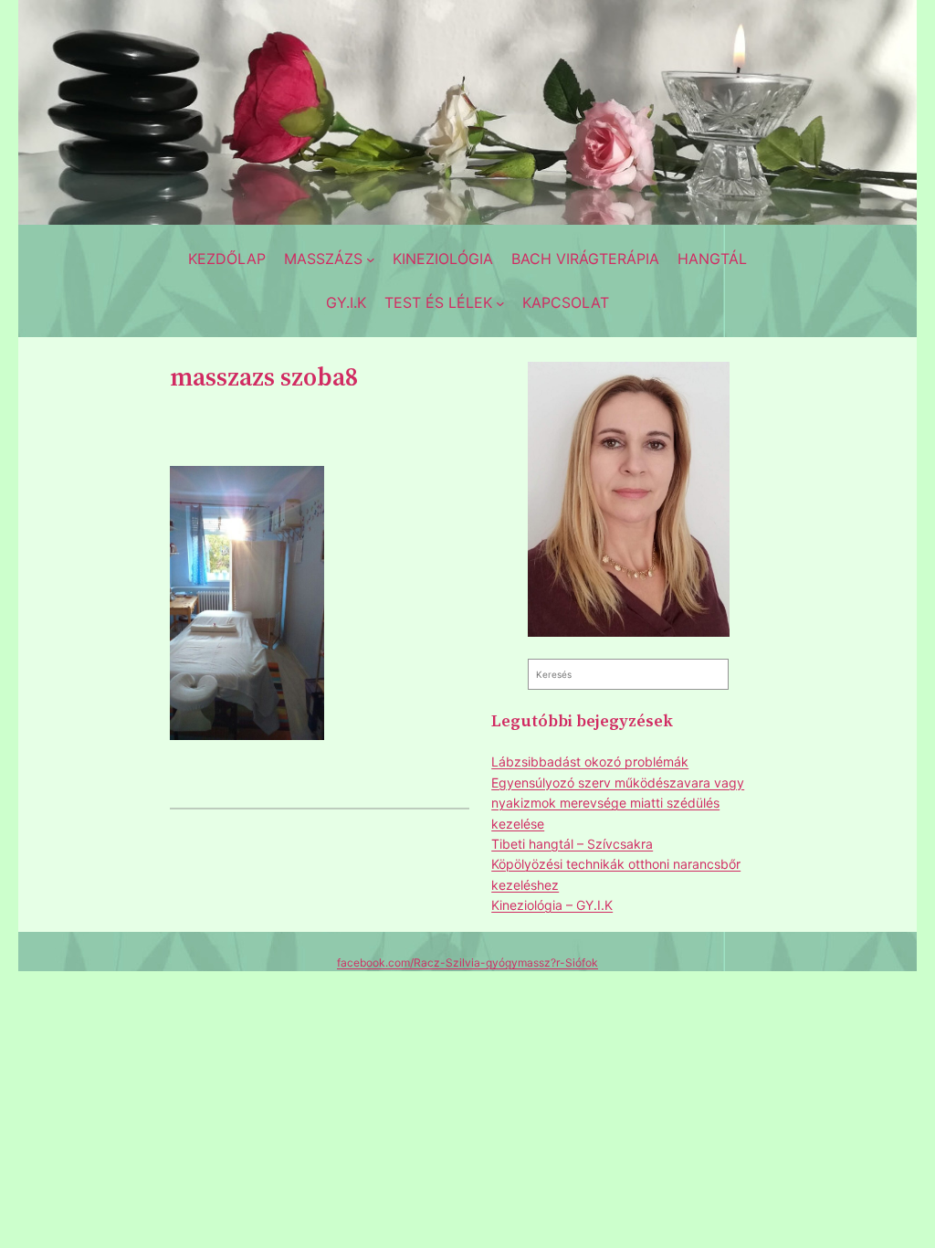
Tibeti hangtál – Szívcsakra (572, 843)
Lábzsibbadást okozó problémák (589, 761)
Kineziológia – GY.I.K (552, 905)
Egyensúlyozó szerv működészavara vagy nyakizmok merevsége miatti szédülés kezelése (617, 803)
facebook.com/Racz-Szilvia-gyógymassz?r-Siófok (467, 962)
